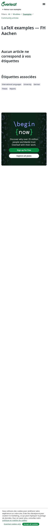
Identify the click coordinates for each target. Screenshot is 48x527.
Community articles (10, 18)
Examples (27, 14)
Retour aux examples (11, 9)
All (9, 14)
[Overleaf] (9, 4)
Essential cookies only (12, 524)
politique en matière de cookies (14, 520)
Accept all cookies (31, 524)
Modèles (16, 14)
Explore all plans (24, 156)
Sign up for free (24, 150)
